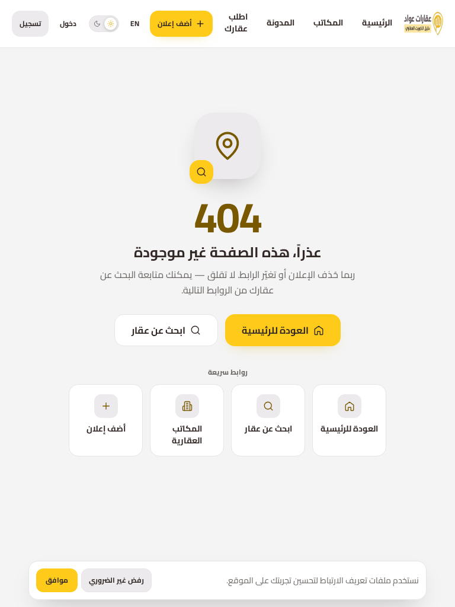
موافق (57, 580)
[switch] (104, 23)
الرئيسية (377, 22)
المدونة (280, 22)
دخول (68, 23)
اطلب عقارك (236, 22)
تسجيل (30, 23)
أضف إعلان (175, 23)
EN (134, 23)
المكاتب (328, 22)
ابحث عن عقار (158, 330)
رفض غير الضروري (116, 580)
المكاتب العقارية (187, 434)
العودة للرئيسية (275, 330)
